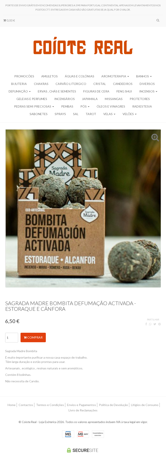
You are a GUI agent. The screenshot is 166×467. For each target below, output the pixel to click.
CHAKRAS (41, 84)
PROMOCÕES (24, 76)
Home (12, 405)
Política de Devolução (113, 405)
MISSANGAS (114, 99)
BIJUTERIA (19, 84)
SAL (75, 114)
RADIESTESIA (142, 106)
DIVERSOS (147, 84)
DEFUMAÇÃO (19, 91)
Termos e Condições (50, 405)
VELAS (108, 114)
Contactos (26, 405)
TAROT (91, 114)
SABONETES (39, 114)
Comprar (35, 337)
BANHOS (143, 76)
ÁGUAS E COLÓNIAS (79, 76)
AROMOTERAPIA (114, 76)
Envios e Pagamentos (81, 405)
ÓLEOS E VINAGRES (111, 106)
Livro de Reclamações (83, 410)
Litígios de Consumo (144, 405)
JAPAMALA (90, 99)
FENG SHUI (124, 91)
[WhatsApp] (150, 324)
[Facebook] (146, 324)
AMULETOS (49, 76)
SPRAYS (60, 114)
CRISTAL (99, 84)
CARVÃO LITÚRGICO (71, 84)
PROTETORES (140, 99)
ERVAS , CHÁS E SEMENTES (57, 91)
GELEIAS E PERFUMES (31, 99)
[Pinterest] (159, 324)
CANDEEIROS (122, 84)
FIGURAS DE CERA (96, 91)
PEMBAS (67, 106)
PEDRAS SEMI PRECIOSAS (33, 106)
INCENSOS (147, 91)
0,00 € (10, 20)
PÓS (83, 106)
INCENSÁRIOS (64, 99)
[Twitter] (154, 324)
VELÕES (128, 114)
